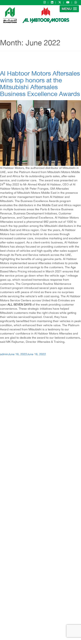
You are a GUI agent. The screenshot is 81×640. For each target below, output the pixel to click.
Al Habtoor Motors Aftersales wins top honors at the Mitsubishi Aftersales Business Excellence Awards (40, 83)
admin (4, 354)
